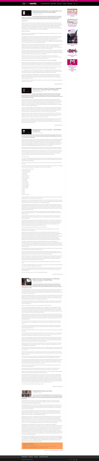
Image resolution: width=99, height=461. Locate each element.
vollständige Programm (33, 447)
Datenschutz (31, 456)
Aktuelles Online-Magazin (43, 456)
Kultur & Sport (59, 3)
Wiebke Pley (36, 91)
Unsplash (61, 450)
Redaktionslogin (24, 456)
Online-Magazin (69, 3)
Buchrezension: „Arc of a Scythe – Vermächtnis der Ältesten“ (46, 130)
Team (74, 3)
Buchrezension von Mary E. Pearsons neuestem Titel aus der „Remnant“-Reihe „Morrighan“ (47, 89)
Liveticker (64, 3)
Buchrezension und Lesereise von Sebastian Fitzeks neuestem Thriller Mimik (46, 279)
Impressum (36, 456)
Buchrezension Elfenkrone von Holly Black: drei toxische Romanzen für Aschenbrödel (47, 11)
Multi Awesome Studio (54, 450)
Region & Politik (53, 3)
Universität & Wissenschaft (45, 3)
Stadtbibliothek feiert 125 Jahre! (42, 391)
